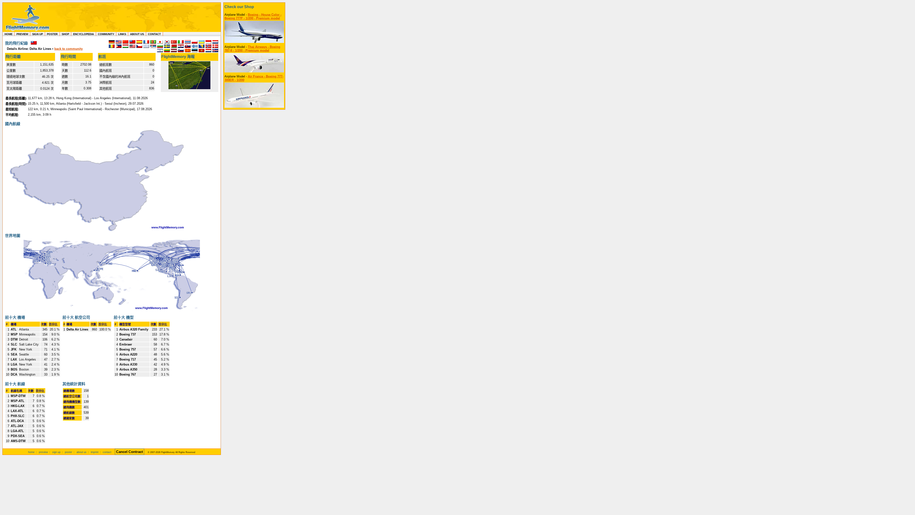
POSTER (52, 34)
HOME (8, 34)
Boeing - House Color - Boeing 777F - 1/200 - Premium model (252, 16)
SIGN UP (37, 34)
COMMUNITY (106, 34)
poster (68, 452)
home (31, 452)
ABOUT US (137, 34)
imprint (94, 452)
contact (107, 452)
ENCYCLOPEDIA (83, 34)
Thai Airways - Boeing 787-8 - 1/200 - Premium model (252, 48)
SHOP (65, 34)
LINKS (122, 34)
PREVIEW (22, 34)
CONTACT (154, 34)
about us (81, 452)
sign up (56, 452)
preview (43, 452)
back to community (68, 49)
